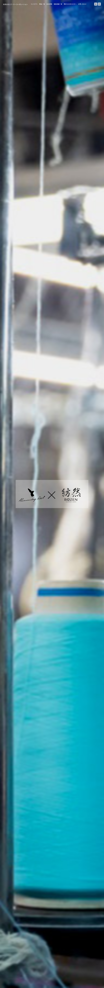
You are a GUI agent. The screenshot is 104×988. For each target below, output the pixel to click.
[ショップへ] (95, 4)
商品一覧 (42, 4)
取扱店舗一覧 (58, 4)
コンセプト (34, 4)
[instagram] (99, 4)
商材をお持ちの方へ (70, 4)
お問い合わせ (82, 4)
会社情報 (49, 4)
